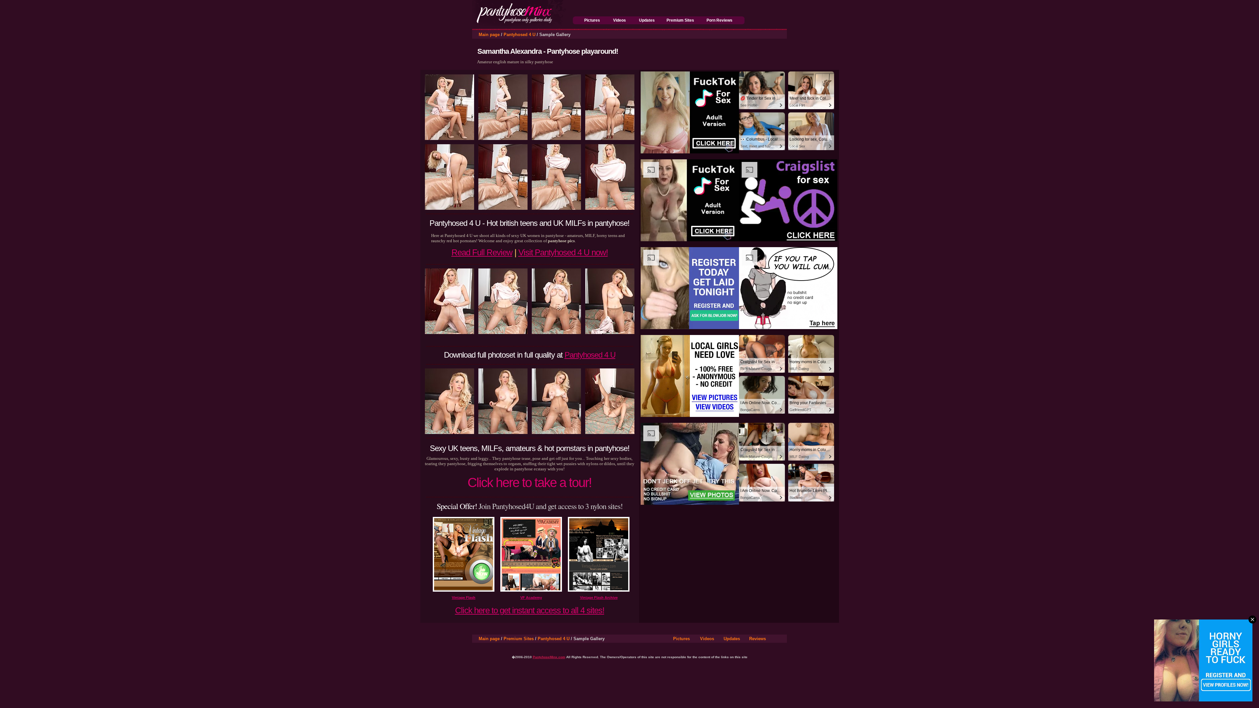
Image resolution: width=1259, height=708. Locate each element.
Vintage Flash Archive (599, 598)
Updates (647, 20)
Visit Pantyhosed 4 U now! (563, 252)
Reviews (757, 638)
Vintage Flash (463, 598)
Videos (619, 20)
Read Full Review (481, 252)
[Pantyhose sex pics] (522, 24)
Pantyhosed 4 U (519, 34)
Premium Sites (680, 20)
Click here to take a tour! (529, 482)
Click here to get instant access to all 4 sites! (529, 610)
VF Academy (531, 598)
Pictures (592, 20)
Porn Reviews (719, 20)
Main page (489, 34)
